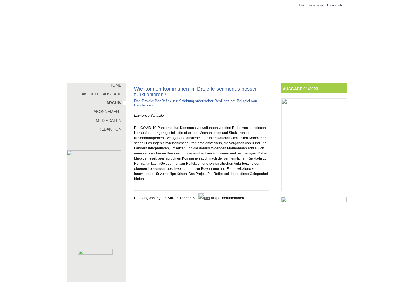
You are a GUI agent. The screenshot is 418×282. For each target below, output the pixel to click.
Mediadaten (108, 120)
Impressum (316, 5)
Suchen (339, 20)
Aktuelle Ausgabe (101, 94)
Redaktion (109, 129)
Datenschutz (334, 5)
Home (301, 5)
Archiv (113, 103)
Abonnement (107, 112)
